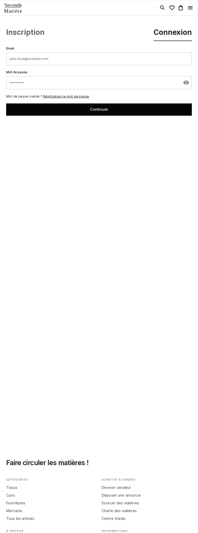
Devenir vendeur (116, 487)
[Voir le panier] (180, 7)
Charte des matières (119, 510)
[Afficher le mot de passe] (186, 82)
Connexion (173, 32)
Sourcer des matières (120, 503)
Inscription (25, 32)
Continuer (99, 109)
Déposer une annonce (121, 495)
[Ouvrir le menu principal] (190, 8)
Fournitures (16, 503)
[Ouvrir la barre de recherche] (162, 8)
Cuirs (10, 495)
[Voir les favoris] (172, 7)
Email (10, 48)
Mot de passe (16, 72)
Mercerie (14, 510)
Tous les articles (20, 518)
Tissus (11, 487)
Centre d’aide (113, 518)
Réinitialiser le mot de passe (66, 96)
